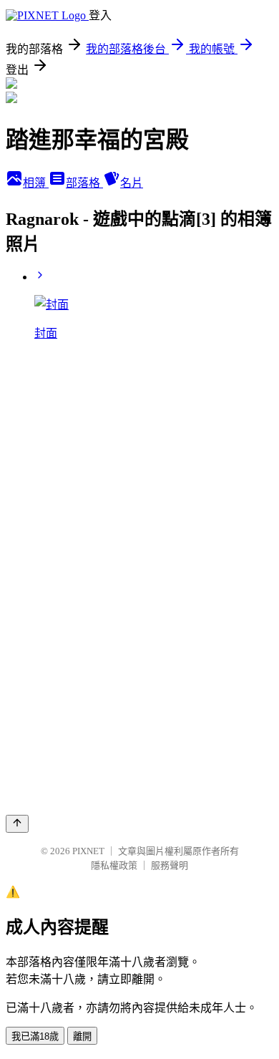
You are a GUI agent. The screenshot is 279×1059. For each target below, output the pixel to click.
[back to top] (17, 824)
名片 (131, 183)
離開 (82, 1036)
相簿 (36, 183)
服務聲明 (169, 865)
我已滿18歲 (35, 1036)
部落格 (84, 183)
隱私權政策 (114, 865)
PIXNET (88, 851)
